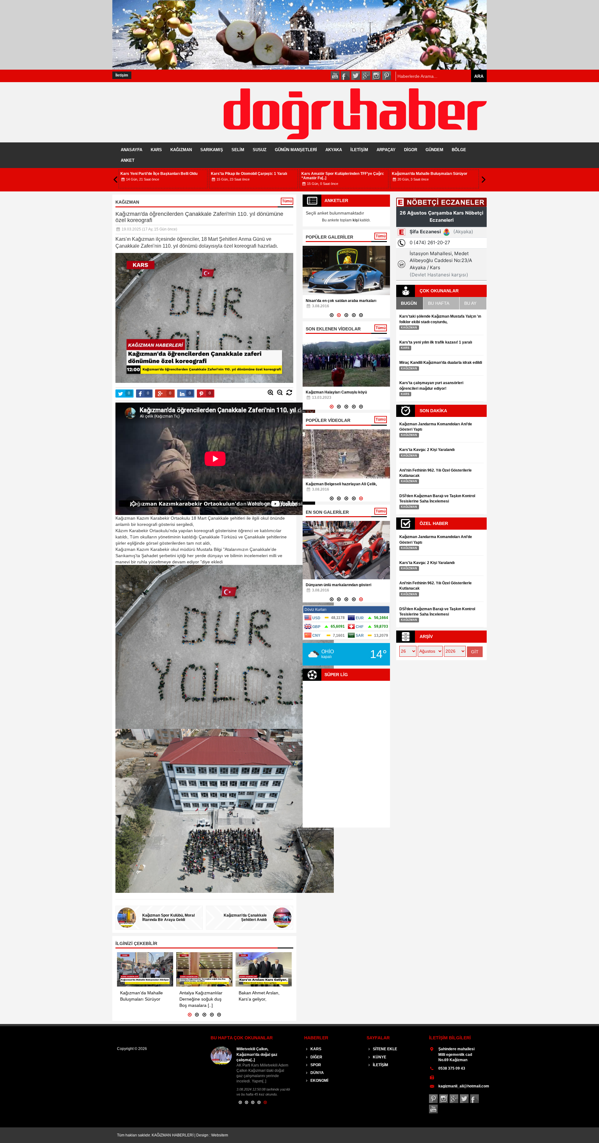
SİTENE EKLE (384, 1049)
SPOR (315, 1065)
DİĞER (315, 1057)
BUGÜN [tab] (409, 303)
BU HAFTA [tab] (438, 303)
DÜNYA (316, 1073)
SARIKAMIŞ (211, 149)
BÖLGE (459, 149)
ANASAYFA (131, 149)
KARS (156, 149)
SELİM (237, 149)
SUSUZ (259, 149)
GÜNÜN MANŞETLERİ (296, 149)
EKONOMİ (318, 1080)
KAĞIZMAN (181, 149)
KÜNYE (379, 1057)
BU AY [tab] (470, 303)
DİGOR (410, 149)
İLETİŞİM (359, 149)
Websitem (219, 1135)
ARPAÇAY (386, 149)
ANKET (127, 160)
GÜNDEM (434, 149)
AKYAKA (333, 149)
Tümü (287, 201)
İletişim (121, 75)
